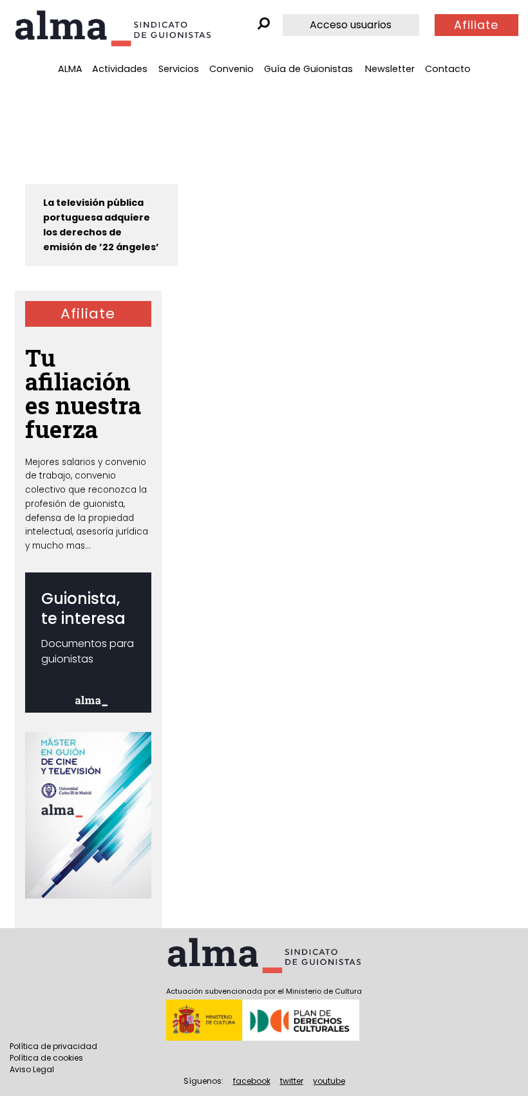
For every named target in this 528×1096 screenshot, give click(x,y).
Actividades (119, 68)
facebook (251, 1080)
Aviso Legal (32, 1069)
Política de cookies (46, 1057)
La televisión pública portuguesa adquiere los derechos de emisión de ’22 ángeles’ (101, 224)
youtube (329, 1080)
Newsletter (390, 68)
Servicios (178, 68)
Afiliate (476, 25)
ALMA (70, 68)
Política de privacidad (53, 1046)
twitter (291, 1080)
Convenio (231, 68)
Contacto (448, 68)
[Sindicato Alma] (113, 28)
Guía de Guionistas (308, 68)
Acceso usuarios (350, 24)
